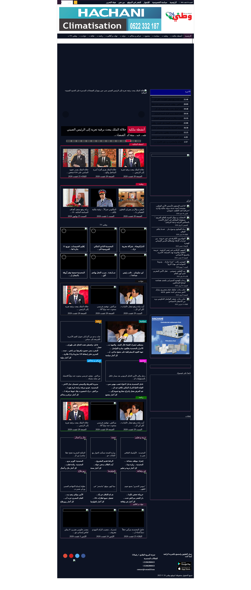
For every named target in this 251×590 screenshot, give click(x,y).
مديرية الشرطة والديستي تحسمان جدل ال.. (166, 128)
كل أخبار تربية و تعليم (129, 468)
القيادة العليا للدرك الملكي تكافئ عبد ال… (127, 388)
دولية (124, 36)
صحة (113, 437)
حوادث (83, 36)
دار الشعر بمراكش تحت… (133, 498)
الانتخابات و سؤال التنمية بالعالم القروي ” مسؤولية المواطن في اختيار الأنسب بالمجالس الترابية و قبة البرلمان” (172, 220)
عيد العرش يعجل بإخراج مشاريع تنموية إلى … (125, 391)
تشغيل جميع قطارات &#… (103, 498)
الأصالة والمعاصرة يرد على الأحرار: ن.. (168, 142)
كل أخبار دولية (65, 358)
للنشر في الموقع (134, 2)
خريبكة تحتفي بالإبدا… (134, 495)
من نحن (121, 2)
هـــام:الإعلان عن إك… (104, 495)
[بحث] (59, 2)
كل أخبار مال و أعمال (68, 468)
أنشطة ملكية (177, 36)
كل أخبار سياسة (111, 355)
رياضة (101, 36)
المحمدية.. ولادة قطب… (74, 465)
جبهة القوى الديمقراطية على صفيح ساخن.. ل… (125, 352)
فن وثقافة (141, 471)
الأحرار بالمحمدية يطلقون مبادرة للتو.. (168, 133)
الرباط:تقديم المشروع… (104, 461)
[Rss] (75, 2)
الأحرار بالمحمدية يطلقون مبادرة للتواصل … (126, 348)
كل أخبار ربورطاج (67, 502)
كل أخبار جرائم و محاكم (69, 395)
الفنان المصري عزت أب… (73, 498)
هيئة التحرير (111, 2)
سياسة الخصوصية (159, 2)
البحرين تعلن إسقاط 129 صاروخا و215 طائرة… (80, 354)
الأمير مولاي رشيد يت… (74, 495)
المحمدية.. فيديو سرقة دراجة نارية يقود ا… (81, 388)
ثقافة (92, 36)
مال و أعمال (80, 437)
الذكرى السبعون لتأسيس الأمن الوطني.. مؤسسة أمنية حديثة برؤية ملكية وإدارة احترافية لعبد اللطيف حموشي (172, 208)
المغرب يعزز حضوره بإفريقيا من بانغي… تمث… (79, 351)
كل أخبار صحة (95, 468)
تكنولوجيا (112, 471)
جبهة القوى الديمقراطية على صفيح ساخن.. (166, 137)
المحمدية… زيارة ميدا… (134, 465)
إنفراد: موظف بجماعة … (133, 461)
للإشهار (147, 2)
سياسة (156, 36)
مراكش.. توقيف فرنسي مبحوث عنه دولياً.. (167, 104)
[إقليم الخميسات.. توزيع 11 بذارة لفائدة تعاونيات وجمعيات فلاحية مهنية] (74, 235)
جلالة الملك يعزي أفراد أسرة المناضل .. (168, 114)
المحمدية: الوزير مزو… (74, 461)
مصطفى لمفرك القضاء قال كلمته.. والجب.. (166, 123)
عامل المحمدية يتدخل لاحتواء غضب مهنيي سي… (124, 384)
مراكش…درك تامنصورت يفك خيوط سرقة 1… (80, 391)
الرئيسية (173, 2)
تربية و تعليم (140, 437)
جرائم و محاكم (135, 36)
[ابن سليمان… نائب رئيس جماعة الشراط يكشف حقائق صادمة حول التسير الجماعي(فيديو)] (133, 261)
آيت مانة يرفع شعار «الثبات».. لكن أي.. (168, 100)
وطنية (166, 36)
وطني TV (73, 36)
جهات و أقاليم (112, 36)
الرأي (188, 201)
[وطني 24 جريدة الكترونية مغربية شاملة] (179, 16)
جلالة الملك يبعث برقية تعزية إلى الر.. (168, 109)
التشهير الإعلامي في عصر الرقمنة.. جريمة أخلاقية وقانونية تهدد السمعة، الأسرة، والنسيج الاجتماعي (171, 252)
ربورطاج (82, 471)
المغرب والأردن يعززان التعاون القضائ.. (168, 118)
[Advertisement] (125, 65)
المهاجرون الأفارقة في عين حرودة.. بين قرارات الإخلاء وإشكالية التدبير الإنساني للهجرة (172, 240)
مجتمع (147, 36)
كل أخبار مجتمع (111, 395)
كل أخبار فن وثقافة (128, 502)
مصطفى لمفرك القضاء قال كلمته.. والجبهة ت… (125, 345)
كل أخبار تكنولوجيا (97, 502)
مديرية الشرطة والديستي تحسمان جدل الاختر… (80, 384)
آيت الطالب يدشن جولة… (103, 465)
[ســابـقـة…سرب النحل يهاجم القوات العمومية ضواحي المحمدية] (103, 261)
